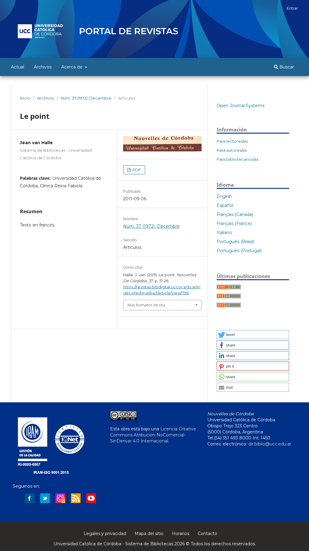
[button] (253, 334)
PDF (136, 169)
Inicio (25, 98)
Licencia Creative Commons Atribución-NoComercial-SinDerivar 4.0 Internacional (153, 435)
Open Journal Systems (240, 105)
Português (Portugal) (239, 250)
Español (225, 205)
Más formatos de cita (146, 305)
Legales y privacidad (105, 533)
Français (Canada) (235, 214)
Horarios (180, 533)
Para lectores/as (232, 141)
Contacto (207, 533)
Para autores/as (232, 150)
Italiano (224, 232)
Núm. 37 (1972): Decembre (86, 98)
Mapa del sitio (149, 533)
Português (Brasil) (235, 241)
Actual (17, 67)
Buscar (286, 67)
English (224, 196)
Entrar (292, 8)
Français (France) (234, 223)
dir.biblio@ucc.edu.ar (269, 444)
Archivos (43, 67)
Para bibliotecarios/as (237, 159)
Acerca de (72, 67)
